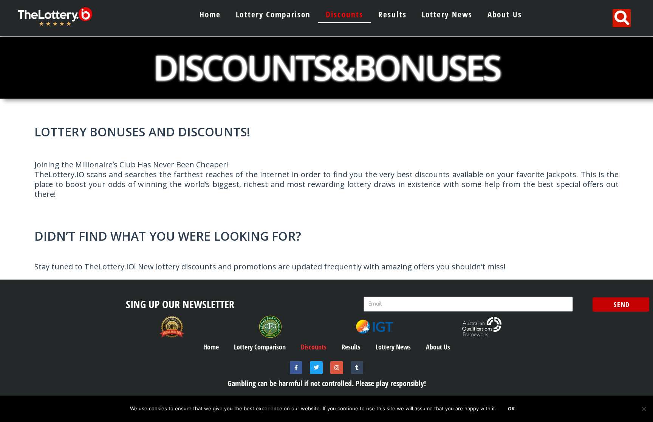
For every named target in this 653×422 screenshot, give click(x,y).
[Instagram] (336, 367)
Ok (511, 408)
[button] (622, 18)
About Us (504, 14)
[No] (643, 409)
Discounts (344, 14)
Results (392, 14)
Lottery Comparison (273, 14)
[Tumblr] (357, 367)
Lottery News (447, 14)
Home (210, 14)
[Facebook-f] (296, 367)
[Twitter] (316, 367)
